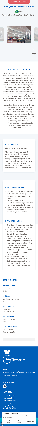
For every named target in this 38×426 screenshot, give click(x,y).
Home (5, 369)
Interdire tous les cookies (8, 421)
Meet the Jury (30, 372)
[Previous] (34, 48)
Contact (14, 376)
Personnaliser (30, 421)
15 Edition (20, 372)
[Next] (34, 53)
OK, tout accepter (19, 421)
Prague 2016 (14, 1)
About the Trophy (8, 372)
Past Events (6, 376)
